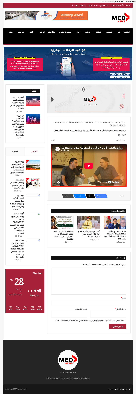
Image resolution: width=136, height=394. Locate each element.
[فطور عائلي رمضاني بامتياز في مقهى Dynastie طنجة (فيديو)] (33, 183)
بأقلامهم (51, 32)
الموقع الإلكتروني (81, 309)
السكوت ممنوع (65, 32)
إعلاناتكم (83, 5)
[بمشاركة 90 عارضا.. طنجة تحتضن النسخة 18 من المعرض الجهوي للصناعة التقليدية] (62, 222)
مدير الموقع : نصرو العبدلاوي (98, 5)
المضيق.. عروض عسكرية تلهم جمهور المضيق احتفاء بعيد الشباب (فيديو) (17, 102)
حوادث (87, 32)
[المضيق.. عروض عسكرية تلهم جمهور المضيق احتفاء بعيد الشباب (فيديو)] (33, 101)
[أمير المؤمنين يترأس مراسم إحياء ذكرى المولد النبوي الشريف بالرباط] (88, 222)
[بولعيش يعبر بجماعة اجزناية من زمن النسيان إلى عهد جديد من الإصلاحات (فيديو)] (33, 165)
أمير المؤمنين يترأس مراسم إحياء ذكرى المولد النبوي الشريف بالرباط (89, 233)
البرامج (42, 32)
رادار (78, 32)
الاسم (123, 298)
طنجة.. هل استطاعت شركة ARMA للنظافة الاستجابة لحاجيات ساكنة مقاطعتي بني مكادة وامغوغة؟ (17, 248)
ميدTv (10, 32)
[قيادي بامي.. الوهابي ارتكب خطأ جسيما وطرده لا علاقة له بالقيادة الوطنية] (33, 199)
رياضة (31, 32)
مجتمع (98, 32)
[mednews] (121, 18)
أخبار (118, 32)
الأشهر (34, 151)
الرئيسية (126, 32)
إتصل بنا (74, 5)
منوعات (21, 32)
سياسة (109, 32)
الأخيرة (15, 151)
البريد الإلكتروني (120, 309)
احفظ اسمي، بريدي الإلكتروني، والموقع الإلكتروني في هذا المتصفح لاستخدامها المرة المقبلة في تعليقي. (89, 320)
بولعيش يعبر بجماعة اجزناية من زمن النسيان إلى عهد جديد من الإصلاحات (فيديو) (17, 167)
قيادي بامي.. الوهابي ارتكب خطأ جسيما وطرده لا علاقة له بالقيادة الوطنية (17, 201)
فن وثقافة (106, 122)
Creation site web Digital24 (120, 389)
